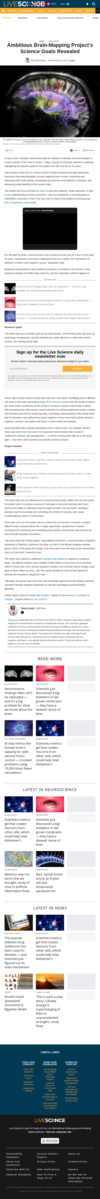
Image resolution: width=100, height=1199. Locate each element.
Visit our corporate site (58, 1132)
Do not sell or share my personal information (80, 1178)
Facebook (82, 595)
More (88, 10)
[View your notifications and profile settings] (87, 4)
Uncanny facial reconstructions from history (50, 1105)
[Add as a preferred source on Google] (50, 1141)
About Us (74, 1154)
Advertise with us (17, 1169)
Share (11, 150)
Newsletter (90, 150)
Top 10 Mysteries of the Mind (20, 202)
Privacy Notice (82, 376)
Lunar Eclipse (42, 18)
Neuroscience (54, 41)
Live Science (40, 599)
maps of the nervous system (54, 402)
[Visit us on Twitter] (30, 3)
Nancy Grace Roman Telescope (70, 18)
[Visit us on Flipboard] (44, 3)
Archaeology (27, 10)
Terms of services (39, 376)
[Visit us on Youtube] (39, 3)
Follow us (76, 150)
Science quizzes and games (71, 1071)
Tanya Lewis (40, 60)
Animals (13, 10)
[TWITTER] (23, 612)
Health (40, 10)
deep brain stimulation (27, 432)
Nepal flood (22, 18)
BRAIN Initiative (33, 172)
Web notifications (48, 1169)
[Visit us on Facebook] (26, 3)
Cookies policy (77, 1161)
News (72, 60)
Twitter (32, 595)
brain (42, 191)
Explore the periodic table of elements (50, 1096)
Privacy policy (46, 1161)
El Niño (96, 18)
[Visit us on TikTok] (48, 3)
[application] (50, 228)
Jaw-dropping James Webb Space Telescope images (50, 1074)
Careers (73, 1169)
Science (51, 10)
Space (79, 10)
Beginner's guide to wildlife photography (71, 1080)
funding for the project (53, 559)
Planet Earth (66, 10)
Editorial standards (18, 1174)
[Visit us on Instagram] (35, 3)
